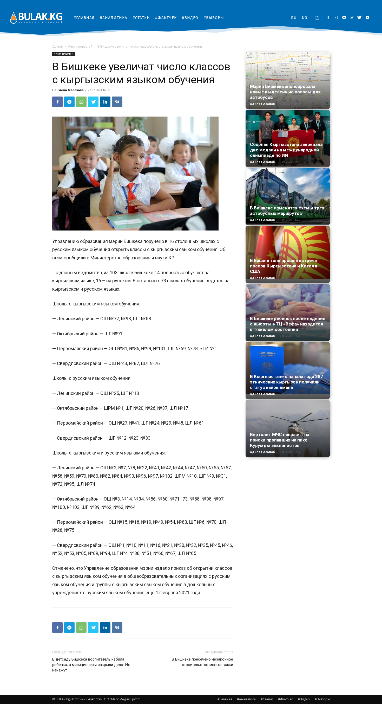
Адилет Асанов (262, 104)
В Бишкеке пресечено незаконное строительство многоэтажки (202, 662)
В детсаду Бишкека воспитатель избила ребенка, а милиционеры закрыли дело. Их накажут (91, 665)
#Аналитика (246, 699)
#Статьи (267, 699)
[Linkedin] (105, 102)
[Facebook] (328, 17)
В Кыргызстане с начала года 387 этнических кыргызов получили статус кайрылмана (286, 382)
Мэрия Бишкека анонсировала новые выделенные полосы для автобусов (285, 92)
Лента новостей (80, 46)
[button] (317, 18)
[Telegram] (343, 17)
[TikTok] (351, 17)
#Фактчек (285, 699)
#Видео (304, 699)
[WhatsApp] (81, 102)
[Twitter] (359, 17)
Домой (57, 46)
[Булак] (36, 17)
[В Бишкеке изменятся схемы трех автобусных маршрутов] (288, 196)
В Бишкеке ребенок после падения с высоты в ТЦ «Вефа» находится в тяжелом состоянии (287, 324)
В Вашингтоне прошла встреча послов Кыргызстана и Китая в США (284, 266)
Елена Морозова (70, 90)
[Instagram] (336, 17)
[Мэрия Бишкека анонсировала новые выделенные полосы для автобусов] (288, 80)
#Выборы (322, 699)
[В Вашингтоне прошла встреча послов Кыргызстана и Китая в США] (288, 252)
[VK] (117, 102)
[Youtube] (367, 17)
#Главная (225, 699)
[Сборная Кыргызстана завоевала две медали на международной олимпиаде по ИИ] (288, 138)
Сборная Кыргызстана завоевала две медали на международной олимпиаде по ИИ (286, 150)
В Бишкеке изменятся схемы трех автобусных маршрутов (287, 210)
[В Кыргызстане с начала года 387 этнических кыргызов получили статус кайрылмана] (288, 368)
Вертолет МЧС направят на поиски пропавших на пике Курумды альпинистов (279, 440)
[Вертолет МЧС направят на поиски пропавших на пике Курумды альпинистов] (288, 428)
